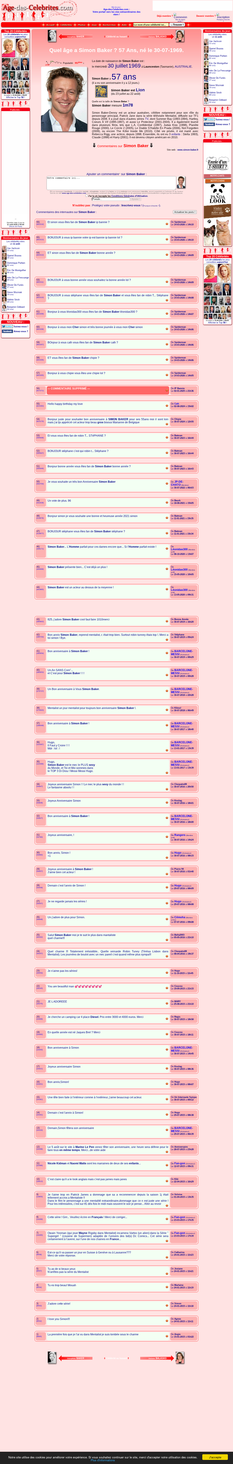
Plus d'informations (103, 1460)
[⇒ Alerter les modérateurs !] (167, 225)
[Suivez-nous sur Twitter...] (7, 326)
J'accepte (215, 1457)
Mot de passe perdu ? (180, 20)
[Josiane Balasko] (180, 42)
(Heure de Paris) (15, 226)
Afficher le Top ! (15, 97)
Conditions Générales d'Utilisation (129, 196)
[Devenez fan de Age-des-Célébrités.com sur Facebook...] (7, 331)
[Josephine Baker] (52, 42)
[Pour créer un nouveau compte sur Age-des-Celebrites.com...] (223, 17)
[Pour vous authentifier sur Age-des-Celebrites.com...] (180, 17)
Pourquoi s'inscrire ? (223, 20)
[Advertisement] (192, 6)
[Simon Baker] (181, 189)
